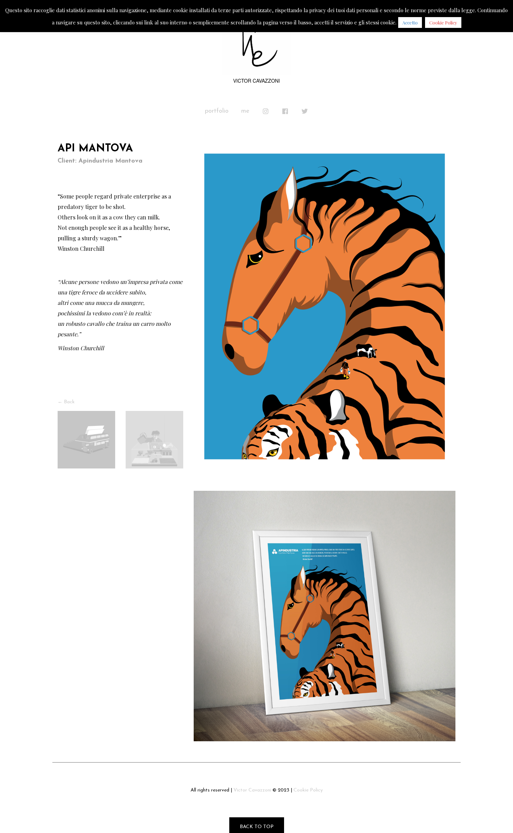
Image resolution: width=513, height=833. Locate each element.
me (245, 111)
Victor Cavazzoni (252, 790)
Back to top (257, 827)
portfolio (217, 111)
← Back (66, 402)
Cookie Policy (308, 790)
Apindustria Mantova (110, 161)
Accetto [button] (410, 22)
